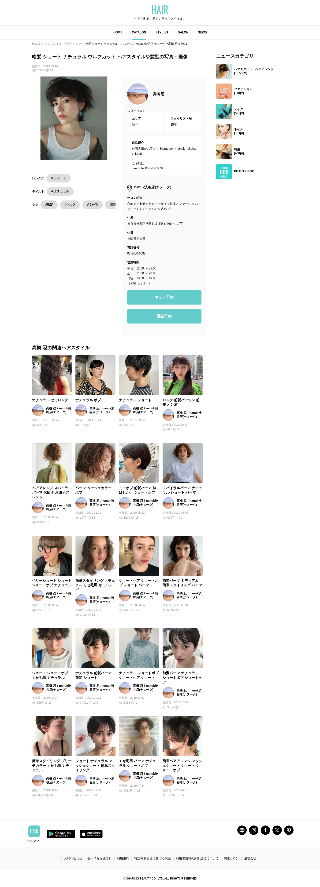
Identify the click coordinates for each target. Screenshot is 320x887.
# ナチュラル (60, 191)
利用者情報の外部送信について (197, 858)
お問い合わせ (73, 858)
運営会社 (250, 858)
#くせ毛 (92, 204)
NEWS (202, 32)
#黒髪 (49, 204)
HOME (118, 32)
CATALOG (139, 32)
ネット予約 (164, 297)
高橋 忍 (158, 94)
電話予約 (164, 316)
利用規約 (123, 858)
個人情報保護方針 (99, 858)
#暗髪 (113, 204)
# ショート (58, 178)
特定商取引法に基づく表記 (152, 858)
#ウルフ (70, 204)
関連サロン (231, 858)
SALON (183, 32)
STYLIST (162, 32)
